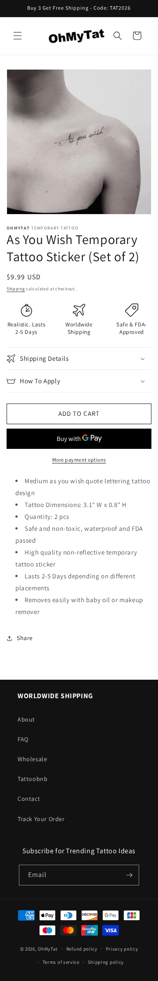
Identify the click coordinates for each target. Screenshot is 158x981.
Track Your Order (41, 819)
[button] (17, 35)
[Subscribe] (129, 875)
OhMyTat (48, 948)
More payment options (79, 459)
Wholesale (32, 759)
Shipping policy (106, 962)
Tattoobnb (32, 779)
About (26, 719)
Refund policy (81, 949)
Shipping (16, 289)
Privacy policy (122, 949)
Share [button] (25, 638)
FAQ (23, 739)
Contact (29, 799)
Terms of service (61, 962)
